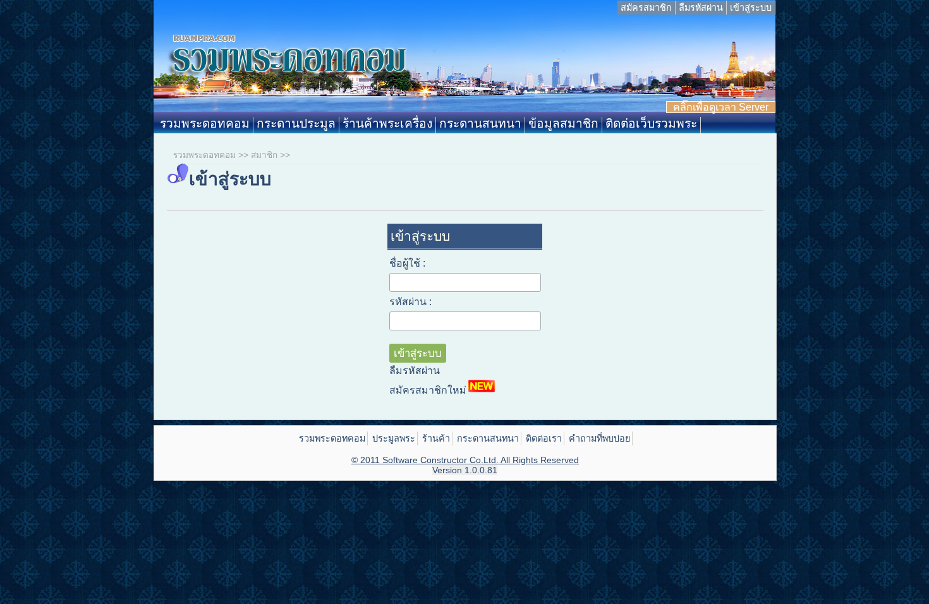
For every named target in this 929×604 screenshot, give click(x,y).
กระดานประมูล (296, 123)
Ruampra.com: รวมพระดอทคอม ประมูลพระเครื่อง (464, 65)
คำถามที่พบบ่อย (599, 438)
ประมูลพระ (393, 438)
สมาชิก (264, 155)
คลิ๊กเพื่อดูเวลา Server (720, 107)
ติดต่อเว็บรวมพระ (651, 123)
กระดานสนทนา (480, 123)
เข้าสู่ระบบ (751, 8)
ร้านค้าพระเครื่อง (387, 123)
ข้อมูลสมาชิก (563, 123)
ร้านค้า (436, 438)
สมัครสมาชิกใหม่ (427, 390)
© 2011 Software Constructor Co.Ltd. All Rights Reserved (465, 460)
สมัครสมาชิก (646, 8)
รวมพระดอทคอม (205, 123)
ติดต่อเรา (544, 438)
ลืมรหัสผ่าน (701, 8)
